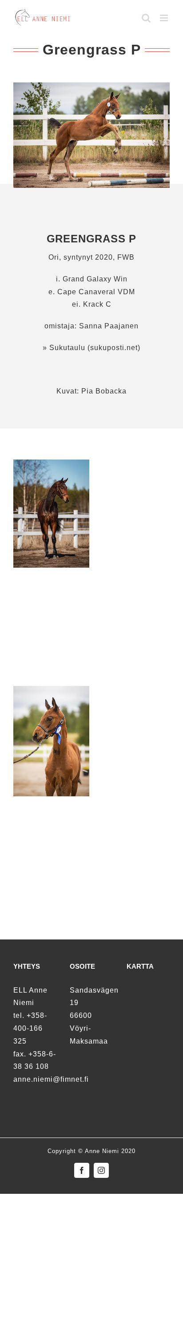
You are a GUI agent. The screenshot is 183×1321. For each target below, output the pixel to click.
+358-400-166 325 (30, 1028)
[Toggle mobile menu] (165, 18)
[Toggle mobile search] (146, 18)
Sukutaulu (66, 347)
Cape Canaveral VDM (96, 292)
